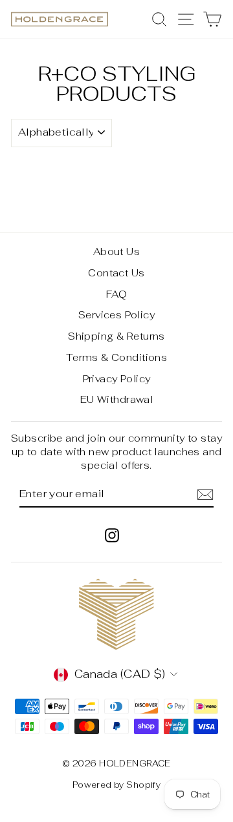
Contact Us (116, 273)
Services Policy (116, 315)
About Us (116, 251)
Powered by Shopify (116, 784)
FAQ (116, 294)
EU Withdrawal (116, 399)
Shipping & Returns (116, 336)
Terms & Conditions (117, 357)
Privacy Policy (117, 379)
